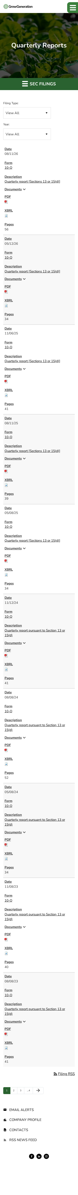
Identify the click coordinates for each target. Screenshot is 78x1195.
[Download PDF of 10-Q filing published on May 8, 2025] (6, 561)
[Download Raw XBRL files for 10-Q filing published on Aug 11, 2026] (6, 215)
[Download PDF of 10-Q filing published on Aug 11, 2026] (6, 201)
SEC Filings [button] (42, 84)
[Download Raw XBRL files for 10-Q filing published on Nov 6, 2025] (6, 395)
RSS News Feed (23, 1140)
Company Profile (25, 1119)
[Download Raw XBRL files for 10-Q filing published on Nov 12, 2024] (6, 669)
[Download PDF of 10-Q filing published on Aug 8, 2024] (6, 750)
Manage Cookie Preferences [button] (41, 1184)
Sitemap (48, 1176)
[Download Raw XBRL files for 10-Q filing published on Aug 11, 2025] (6, 485)
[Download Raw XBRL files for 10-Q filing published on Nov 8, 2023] (6, 953)
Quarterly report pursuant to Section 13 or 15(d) (35, 633)
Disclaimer (33, 1176)
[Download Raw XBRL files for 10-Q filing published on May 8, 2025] (6, 574)
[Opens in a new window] (31, 1156)
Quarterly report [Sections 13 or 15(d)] (32, 181)
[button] (72, 7)
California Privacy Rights (25, 1180)
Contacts (18, 1130)
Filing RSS (64, 1073)
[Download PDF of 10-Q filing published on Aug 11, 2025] (6, 471)
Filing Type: (10, 103)
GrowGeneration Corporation (36, 1165)
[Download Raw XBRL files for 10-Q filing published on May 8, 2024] (6, 858)
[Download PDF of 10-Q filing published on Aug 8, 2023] (6, 1034)
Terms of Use (65, 1176)
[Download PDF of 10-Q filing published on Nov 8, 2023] (6, 939)
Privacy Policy (14, 1176)
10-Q (8, 167)
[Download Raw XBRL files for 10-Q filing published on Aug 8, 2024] (6, 764)
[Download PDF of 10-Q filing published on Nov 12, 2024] (6, 655)
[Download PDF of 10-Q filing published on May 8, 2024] (6, 844)
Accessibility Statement (57, 1180)
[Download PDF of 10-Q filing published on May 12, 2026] (6, 291)
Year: (6, 124)
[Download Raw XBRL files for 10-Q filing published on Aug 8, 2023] (6, 1048)
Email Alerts (21, 1110)
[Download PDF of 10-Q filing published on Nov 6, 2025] (6, 381)
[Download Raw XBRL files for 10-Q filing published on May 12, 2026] (6, 305)
